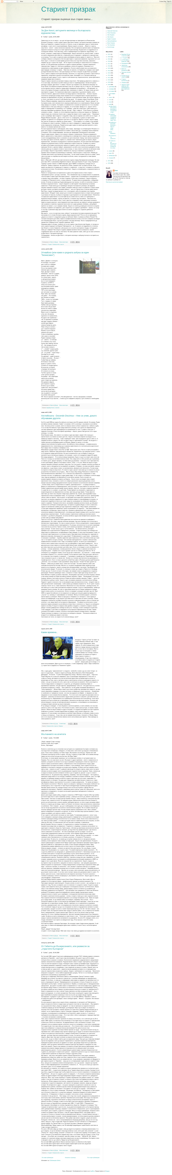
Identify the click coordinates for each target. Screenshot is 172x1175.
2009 (109, 82)
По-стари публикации (93, 1157)
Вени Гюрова (111, 43)
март (110, 153)
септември (112, 93)
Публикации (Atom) (55, 1160)
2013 (109, 73)
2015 (109, 68)
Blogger (107, 1171)
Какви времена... (49, 632)
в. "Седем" (49, 244)
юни (110, 102)
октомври (112, 91)
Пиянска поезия (126, 72)
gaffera (93, 1171)
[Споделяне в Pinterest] (79, 242)
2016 (109, 66)
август (111, 97)
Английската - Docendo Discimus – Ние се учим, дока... (113, 126)
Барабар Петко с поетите (53, 407)
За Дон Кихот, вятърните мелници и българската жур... (113, 109)
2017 (109, 63)
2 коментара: (62, 723)
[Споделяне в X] (75, 242)
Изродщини (124, 63)
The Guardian (111, 45)
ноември (111, 89)
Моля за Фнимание (124, 69)
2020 (109, 56)
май (110, 104)
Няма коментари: (63, 242)
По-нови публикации (47, 1157)
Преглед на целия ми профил (114, 182)
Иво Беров (110, 37)
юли (110, 99)
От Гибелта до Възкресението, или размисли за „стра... (112, 144)
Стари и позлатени (124, 80)
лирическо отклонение (124, 66)
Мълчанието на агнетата (53, 734)
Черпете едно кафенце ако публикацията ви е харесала (125, 87)
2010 (109, 80)
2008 (109, 84)
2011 (109, 77)
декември (112, 86)
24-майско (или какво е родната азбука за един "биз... (113, 117)
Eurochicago (110, 47)
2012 (109, 75)
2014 (109, 70)
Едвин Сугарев (111, 39)
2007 (109, 161)
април (111, 151)
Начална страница (70, 1157)
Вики (116, 170)
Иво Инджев (110, 35)
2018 (109, 61)
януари (111, 158)
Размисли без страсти (58, 244)
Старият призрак (68, 9)
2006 (109, 163)
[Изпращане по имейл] (71, 242)
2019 (109, 59)
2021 (109, 54)
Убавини (60, 726)
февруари (112, 155)
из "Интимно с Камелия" (125, 60)
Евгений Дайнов (111, 41)
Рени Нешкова (111, 33)
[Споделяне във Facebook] (77, 242)
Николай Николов (112, 31)
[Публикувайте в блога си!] (73, 242)
